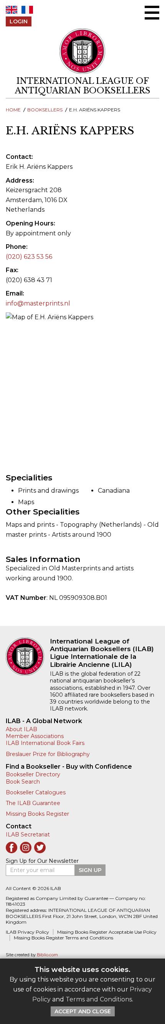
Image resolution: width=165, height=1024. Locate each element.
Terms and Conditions (99, 999)
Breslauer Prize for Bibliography (48, 754)
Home (13, 110)
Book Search (23, 781)
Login (19, 21)
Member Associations (35, 736)
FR (27, 10)
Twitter (40, 847)
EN (11, 10)
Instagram (25, 847)
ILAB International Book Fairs (45, 743)
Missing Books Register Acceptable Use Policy (107, 932)
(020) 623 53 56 (29, 256)
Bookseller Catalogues (36, 792)
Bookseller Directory (33, 774)
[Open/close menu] (152, 13)
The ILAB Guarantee (33, 803)
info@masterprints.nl (38, 303)
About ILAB (21, 729)
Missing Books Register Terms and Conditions (63, 938)
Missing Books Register (37, 813)
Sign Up (90, 870)
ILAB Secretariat (28, 834)
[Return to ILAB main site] (82, 51)
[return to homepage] (28, 656)
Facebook (11, 847)
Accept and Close (82, 1011)
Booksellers (45, 110)
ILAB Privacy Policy (27, 932)
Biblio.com (47, 954)
